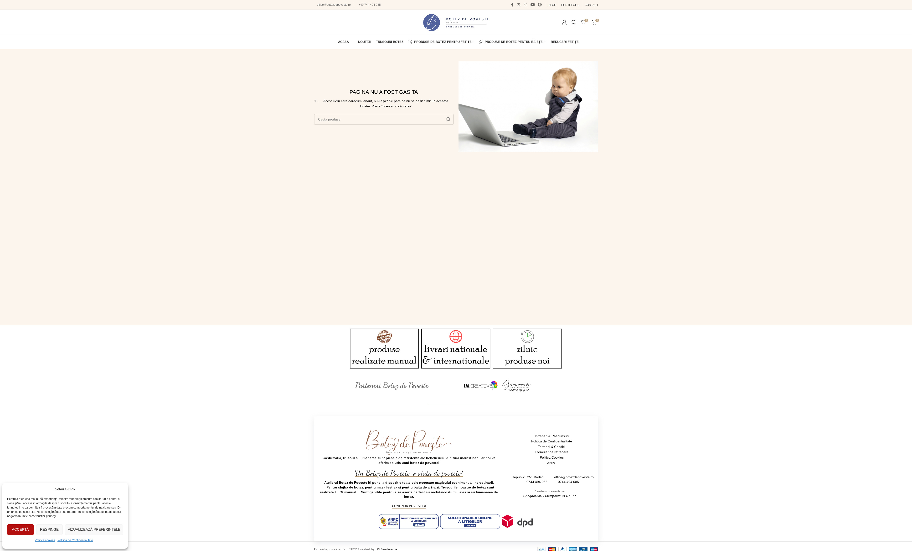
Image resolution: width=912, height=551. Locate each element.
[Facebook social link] (512, 4)
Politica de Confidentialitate (75, 540)
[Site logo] (456, 22)
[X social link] (518, 4)
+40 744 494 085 (370, 4)
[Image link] (481, 385)
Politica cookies (45, 540)
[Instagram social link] (525, 4)
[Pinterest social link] (539, 4)
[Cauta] (574, 22)
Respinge (49, 529)
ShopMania (532, 496)
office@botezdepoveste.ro (334, 4)
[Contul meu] (564, 22)
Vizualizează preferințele (94, 529)
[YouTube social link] (532, 4)
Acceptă (20, 529)
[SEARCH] (448, 119)
